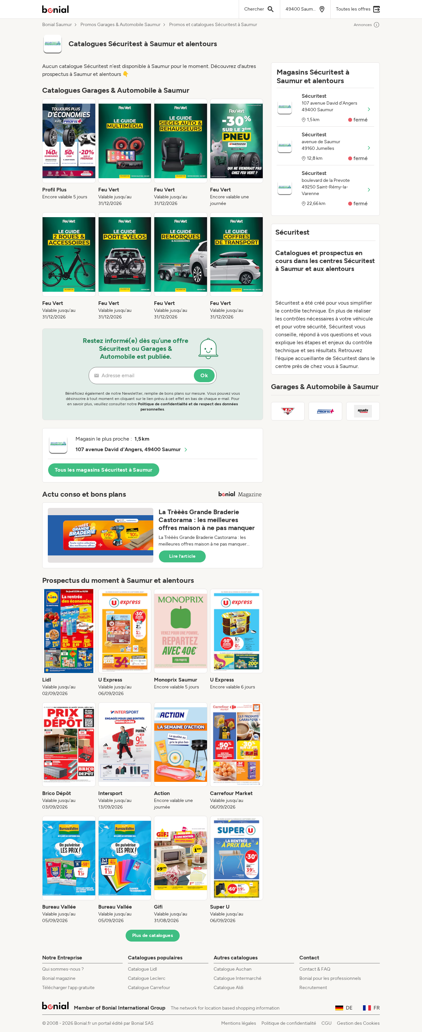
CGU (326, 1023)
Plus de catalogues (152, 935)
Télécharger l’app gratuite (68, 987)
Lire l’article (182, 556)
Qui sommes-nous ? (63, 969)
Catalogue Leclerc (147, 978)
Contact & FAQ (314, 969)
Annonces (363, 24)
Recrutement (313, 987)
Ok (204, 375)
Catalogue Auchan (233, 969)
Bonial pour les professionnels (330, 978)
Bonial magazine (58, 978)
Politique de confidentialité (288, 1023)
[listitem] (69, 153)
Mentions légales (238, 1023)
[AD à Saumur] (288, 411)
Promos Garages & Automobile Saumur (120, 24)
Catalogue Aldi (228, 987)
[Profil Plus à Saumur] (325, 411)
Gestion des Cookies (358, 1023)
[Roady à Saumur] (363, 411)
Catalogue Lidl (142, 969)
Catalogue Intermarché (237, 978)
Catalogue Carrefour (149, 987)
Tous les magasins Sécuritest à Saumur (104, 470)
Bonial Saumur (57, 24)
